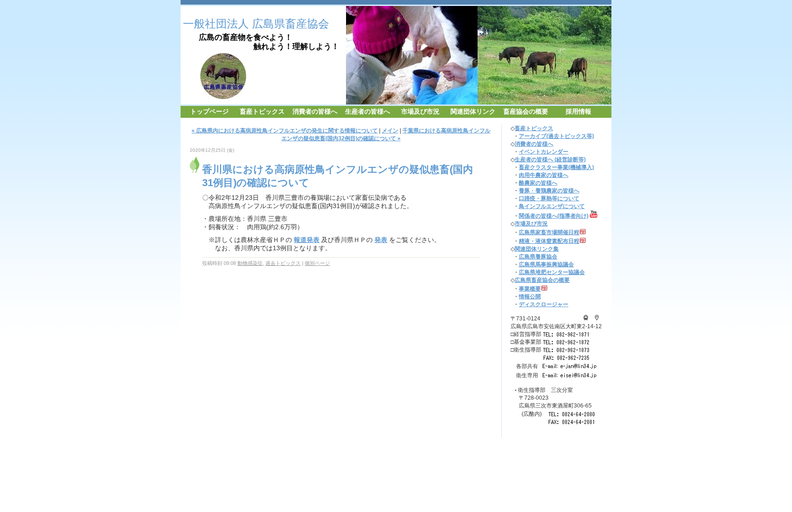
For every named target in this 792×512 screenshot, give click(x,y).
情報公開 (530, 296)
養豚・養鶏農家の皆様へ (549, 190)
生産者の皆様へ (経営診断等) (550, 159)
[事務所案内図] (585, 318)
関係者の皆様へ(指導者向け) (553, 216)
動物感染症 (250, 263)
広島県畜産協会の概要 (542, 280)
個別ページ (317, 263)
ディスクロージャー (543, 304)
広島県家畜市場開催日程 (549, 232)
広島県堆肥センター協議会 (552, 272)
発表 (380, 240)
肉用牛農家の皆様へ (543, 175)
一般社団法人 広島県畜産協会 (256, 23)
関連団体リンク (473, 111)
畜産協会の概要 (525, 111)
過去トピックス (283, 263)
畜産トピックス (262, 111)
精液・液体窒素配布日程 (549, 241)
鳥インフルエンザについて (552, 206)
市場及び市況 (420, 111)
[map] (597, 318)
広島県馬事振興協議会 (546, 264)
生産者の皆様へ (367, 111)
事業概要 (530, 289)
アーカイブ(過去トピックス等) (556, 136)
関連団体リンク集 (537, 249)
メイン (390, 130)
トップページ (209, 111)
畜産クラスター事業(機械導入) (556, 167)
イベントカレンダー (543, 152)
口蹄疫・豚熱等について (549, 198)
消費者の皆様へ (314, 111)
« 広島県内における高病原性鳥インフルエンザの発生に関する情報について (285, 130)
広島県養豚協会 (538, 256)
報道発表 (306, 240)
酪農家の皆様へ (538, 183)
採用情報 (578, 111)
